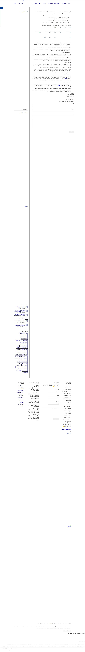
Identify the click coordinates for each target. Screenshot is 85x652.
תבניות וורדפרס (18, 370)
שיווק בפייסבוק (25, 368)
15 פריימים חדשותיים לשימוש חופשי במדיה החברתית (34, 389)
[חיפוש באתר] (32, 3)
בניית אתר (66, 78)
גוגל (18, 345)
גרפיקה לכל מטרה (20, 392)
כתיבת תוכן (22, 351)
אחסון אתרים (25, 333)
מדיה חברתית (17, 351)
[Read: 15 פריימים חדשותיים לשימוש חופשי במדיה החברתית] (26, 307)
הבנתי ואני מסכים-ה (67, 630)
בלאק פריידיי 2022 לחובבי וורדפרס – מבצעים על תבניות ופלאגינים (33, 418)
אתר (73, 114)
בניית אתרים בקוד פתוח (23, 345)
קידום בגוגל (20, 359)
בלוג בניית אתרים (20, 397)
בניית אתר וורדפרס (24, 338)
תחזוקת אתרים (25, 372)
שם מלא (57, 389)
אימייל (72, 109)
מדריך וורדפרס (25, 352)
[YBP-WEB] (19, 3)
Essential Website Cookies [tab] (5, 648)
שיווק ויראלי (20, 368)
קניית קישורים (21, 363)
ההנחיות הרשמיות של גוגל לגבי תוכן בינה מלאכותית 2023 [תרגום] (33, 396)
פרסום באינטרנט (18, 356)
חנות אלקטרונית (24, 349)
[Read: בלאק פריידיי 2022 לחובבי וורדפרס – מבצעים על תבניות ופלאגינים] (26, 325)
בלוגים (21, 335)
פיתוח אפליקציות (24, 356)
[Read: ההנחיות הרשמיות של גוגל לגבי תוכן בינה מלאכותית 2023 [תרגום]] (26, 311)
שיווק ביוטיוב (25, 366)
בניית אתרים (18, 340)
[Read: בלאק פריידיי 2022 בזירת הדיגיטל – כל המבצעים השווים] (26, 320)
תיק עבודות (21, 400)
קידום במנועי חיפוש (24, 361)
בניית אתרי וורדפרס (24, 340)
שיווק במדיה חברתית (19, 366)
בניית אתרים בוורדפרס (23, 342)
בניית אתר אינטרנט (24, 336)
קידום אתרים (25, 359)
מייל (58, 395)
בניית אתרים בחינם (24, 343)
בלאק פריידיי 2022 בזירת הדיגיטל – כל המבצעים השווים (33, 411)
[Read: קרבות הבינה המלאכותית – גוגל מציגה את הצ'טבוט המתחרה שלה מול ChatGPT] (26, 315)
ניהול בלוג (25, 354)
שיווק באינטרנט (19, 365)
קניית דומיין (25, 363)
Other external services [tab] (14, 648)
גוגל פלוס (25, 347)
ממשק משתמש (19, 352)
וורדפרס (18, 347)
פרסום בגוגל (25, 358)
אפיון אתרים (25, 335)
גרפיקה (22, 347)
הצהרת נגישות (20, 404)
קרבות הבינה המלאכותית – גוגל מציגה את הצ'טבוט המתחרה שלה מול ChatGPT (19, 315)
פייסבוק (17, 354)
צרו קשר (21, 406)
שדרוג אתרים (20, 388)
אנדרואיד (20, 333)
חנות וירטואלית (19, 349)
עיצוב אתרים (21, 354)
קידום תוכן (18, 361)
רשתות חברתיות (24, 365)
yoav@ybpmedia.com (66, 429)
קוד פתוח (20, 358)
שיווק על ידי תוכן (24, 370)
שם (73, 103)
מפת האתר (21, 402)
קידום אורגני (16, 358)
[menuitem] (69, 3)
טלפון (57, 401)
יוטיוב (26, 351)
